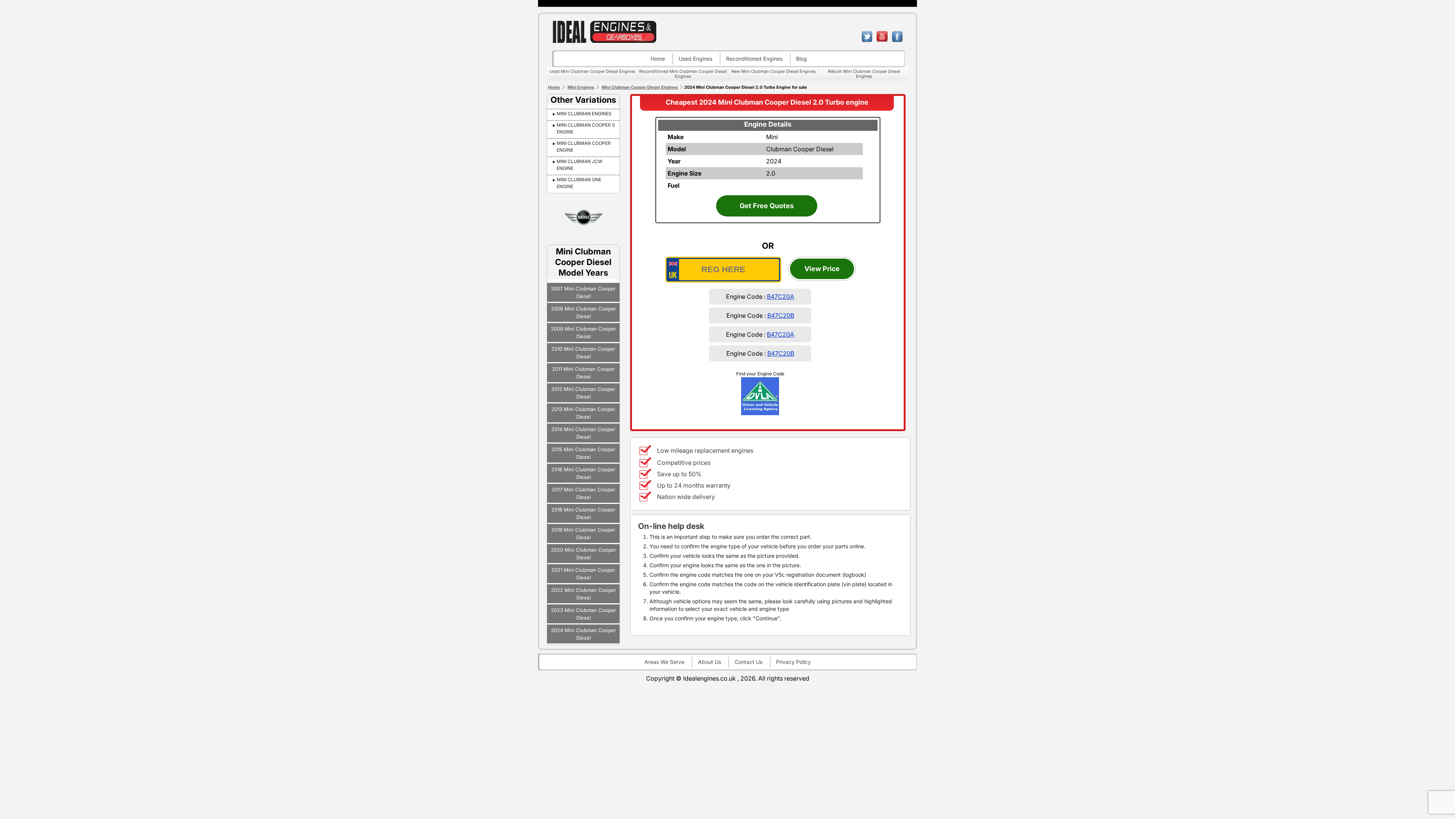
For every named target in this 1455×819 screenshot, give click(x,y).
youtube (882, 36)
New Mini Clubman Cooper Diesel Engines (773, 71)
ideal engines (604, 31)
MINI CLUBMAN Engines (584, 113)
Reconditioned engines (754, 58)
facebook (897, 36)
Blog (801, 58)
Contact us (748, 662)
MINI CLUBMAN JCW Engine (579, 164)
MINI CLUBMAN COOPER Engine (584, 146)
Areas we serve (664, 662)
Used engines (695, 58)
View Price (822, 269)
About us (709, 662)
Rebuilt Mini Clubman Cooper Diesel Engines (864, 74)
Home (658, 58)
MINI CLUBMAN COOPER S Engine (586, 128)
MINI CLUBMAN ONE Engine (579, 183)
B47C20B (780, 315)
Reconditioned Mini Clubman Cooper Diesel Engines (683, 74)
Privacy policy (793, 662)
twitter (867, 36)
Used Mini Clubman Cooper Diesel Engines (592, 71)
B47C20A (780, 296)
